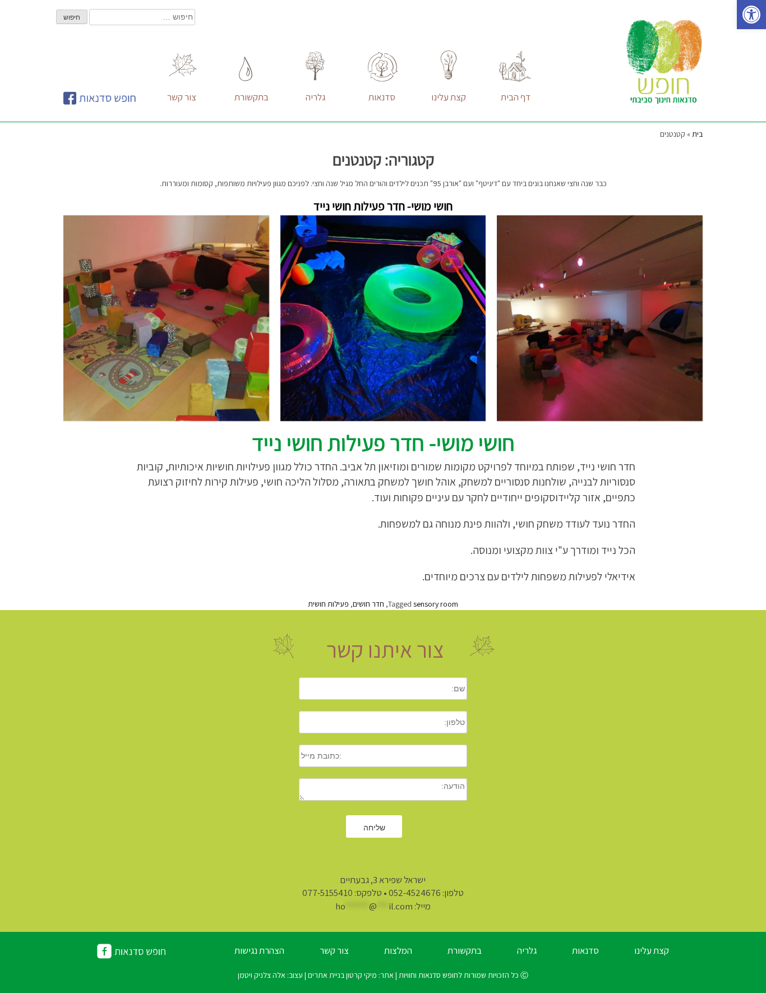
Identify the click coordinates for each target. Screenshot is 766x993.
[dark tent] (383, 318)
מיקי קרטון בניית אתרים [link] (341, 975)
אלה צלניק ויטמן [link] (262, 975)
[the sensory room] (600, 318)
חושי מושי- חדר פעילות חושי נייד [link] (383, 206)
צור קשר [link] (334, 950)
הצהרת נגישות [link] (259, 950)
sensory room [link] (435, 604)
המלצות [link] (398, 950)
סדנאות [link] (585, 950)
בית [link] (697, 134)
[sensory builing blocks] (166, 318)
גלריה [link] (527, 950)
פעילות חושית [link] (328, 604)
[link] (751, 14)
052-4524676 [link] (415, 892)
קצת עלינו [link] (651, 950)
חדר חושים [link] (368, 604)
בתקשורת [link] (464, 950)
